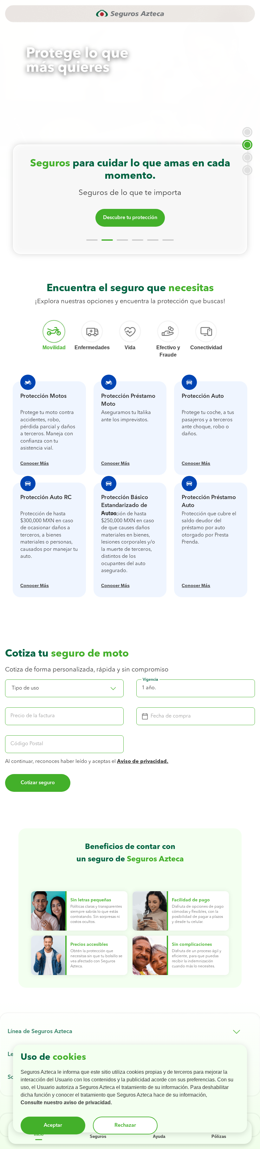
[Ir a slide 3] (122, 240)
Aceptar (53, 1125)
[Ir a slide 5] (153, 240)
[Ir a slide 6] (168, 240)
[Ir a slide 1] (92, 240)
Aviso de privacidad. (142, 761)
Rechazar (125, 1125)
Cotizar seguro (38, 782)
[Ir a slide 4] (137, 240)
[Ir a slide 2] (107, 240)
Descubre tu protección (130, 217)
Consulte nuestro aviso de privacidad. (66, 1102)
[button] (64, 688)
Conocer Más (34, 463)
